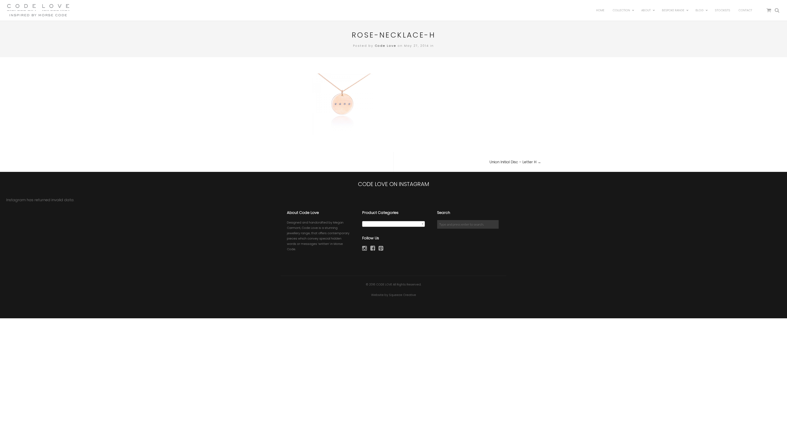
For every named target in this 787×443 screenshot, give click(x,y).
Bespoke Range (673, 10)
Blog (700, 10)
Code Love (385, 46)
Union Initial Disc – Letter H (515, 161)
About (646, 10)
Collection (621, 10)
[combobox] (393, 224)
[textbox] (393, 224)
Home (600, 10)
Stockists (722, 10)
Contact (745, 10)
